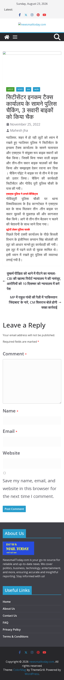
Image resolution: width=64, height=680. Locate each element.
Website (11, 453)
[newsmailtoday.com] (7, 37)
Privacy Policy (12, 629)
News (20, 89)
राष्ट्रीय (36, 89)
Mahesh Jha (19, 130)
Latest (10, 89)
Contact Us (10, 615)
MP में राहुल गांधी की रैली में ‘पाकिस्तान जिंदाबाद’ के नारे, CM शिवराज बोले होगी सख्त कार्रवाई (33, 302)
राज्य (28, 89)
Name (10, 411)
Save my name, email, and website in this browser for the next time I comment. (29, 488)
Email (10, 431)
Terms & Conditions (15, 636)
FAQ (5, 622)
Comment (15, 354)
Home (7, 602)
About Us (9, 609)
